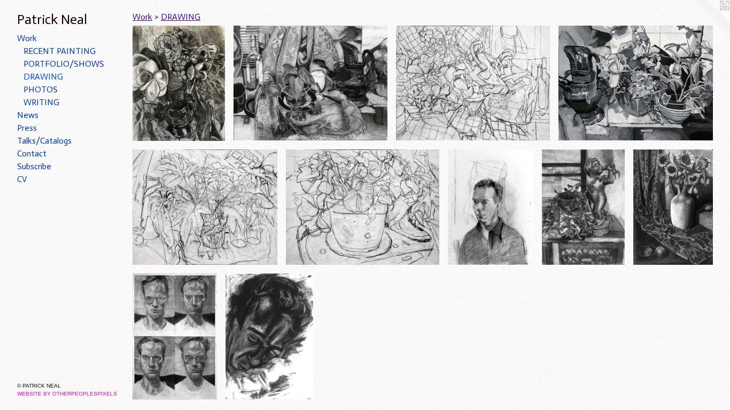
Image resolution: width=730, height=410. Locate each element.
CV (22, 179)
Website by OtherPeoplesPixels (67, 394)
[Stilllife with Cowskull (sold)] (205, 207)
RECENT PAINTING (60, 51)
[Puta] (583, 207)
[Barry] (490, 207)
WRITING (41, 102)
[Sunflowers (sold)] (673, 207)
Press (27, 128)
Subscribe (34, 166)
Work (27, 38)
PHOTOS (41, 89)
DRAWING (43, 77)
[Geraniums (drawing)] (362, 207)
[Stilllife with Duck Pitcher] (310, 83)
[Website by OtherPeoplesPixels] (708, 21)
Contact (31, 153)
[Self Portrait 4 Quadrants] (175, 336)
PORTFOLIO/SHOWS (64, 64)
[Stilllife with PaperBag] (473, 83)
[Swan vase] (179, 83)
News (27, 115)
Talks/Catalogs (44, 141)
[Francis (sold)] (269, 336)
